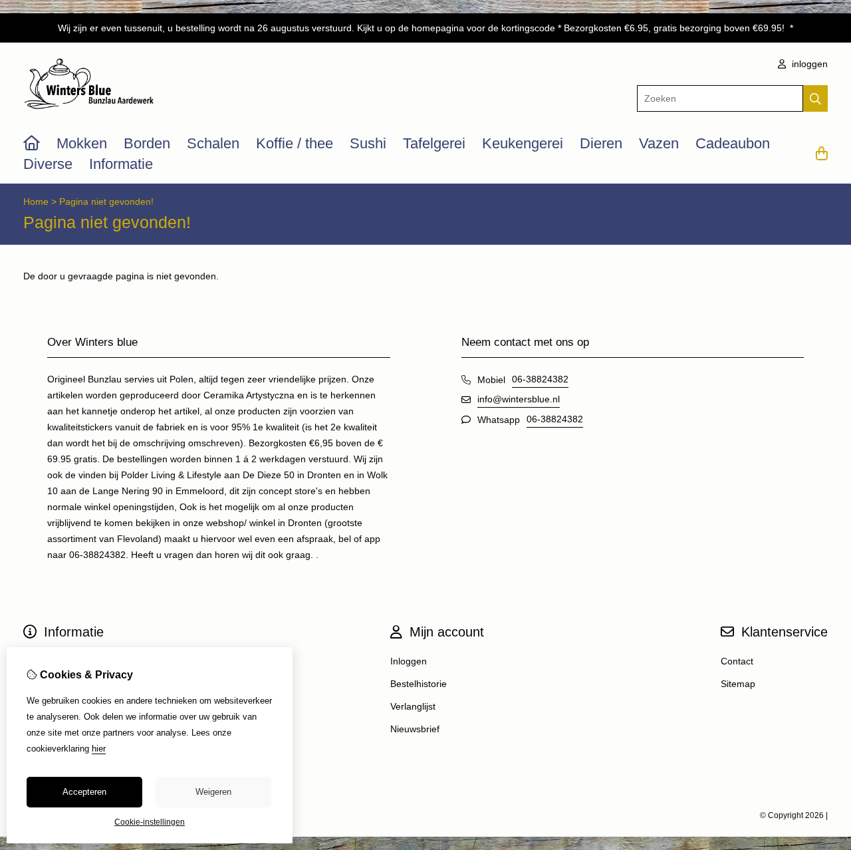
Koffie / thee (294, 143)
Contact (737, 661)
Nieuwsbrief (414, 729)
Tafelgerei (434, 143)
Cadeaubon (732, 143)
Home (36, 201)
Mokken (82, 143)
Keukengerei (522, 143)
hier (99, 749)
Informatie (121, 164)
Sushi (368, 143)
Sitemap (738, 683)
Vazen (659, 143)
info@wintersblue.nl (518, 399)
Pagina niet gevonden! (106, 201)
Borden (147, 143)
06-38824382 (540, 379)
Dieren (601, 143)
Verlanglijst (412, 706)
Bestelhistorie (418, 683)
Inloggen (408, 661)
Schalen (213, 143)
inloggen (808, 64)
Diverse (47, 164)
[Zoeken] (815, 98)
